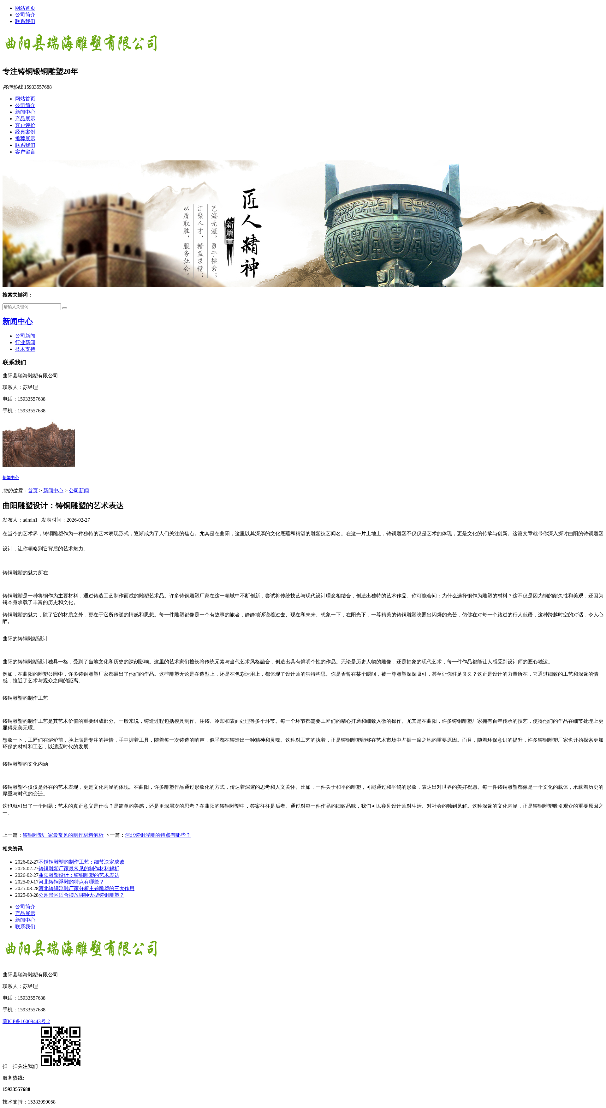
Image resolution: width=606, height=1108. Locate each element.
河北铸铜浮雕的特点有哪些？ (158, 835)
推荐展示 (25, 138)
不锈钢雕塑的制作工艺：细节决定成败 (81, 862)
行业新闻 (25, 342)
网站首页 (25, 8)
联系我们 (25, 21)
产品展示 (25, 118)
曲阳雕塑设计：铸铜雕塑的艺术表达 (79, 875)
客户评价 (25, 125)
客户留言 (25, 151)
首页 (33, 490)
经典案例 (25, 132)
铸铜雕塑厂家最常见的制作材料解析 (63, 835)
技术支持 (25, 349)
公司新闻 (25, 335)
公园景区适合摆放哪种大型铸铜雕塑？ (81, 895)
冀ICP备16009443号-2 (26, 1021)
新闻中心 (25, 112)
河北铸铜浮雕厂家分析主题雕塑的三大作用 (86, 888)
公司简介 (25, 14)
